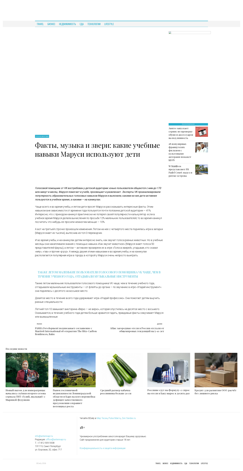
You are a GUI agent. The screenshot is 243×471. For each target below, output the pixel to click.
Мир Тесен (102, 418)
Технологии (42, 136)
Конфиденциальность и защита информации (102, 448)
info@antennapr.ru (44, 436)
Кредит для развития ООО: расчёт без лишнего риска (215, 392)
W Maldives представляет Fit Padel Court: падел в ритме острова (180, 171)
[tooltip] (203, 24)
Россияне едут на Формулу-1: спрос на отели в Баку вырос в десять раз (168, 392)
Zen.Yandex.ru (129, 418)
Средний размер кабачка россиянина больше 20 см (115, 392)
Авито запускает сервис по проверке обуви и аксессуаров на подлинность (181, 133)
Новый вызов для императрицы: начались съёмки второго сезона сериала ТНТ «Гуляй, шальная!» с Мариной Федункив (26, 395)
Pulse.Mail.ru (115, 418)
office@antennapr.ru (56, 439)
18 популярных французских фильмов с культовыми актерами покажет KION (180, 151)
